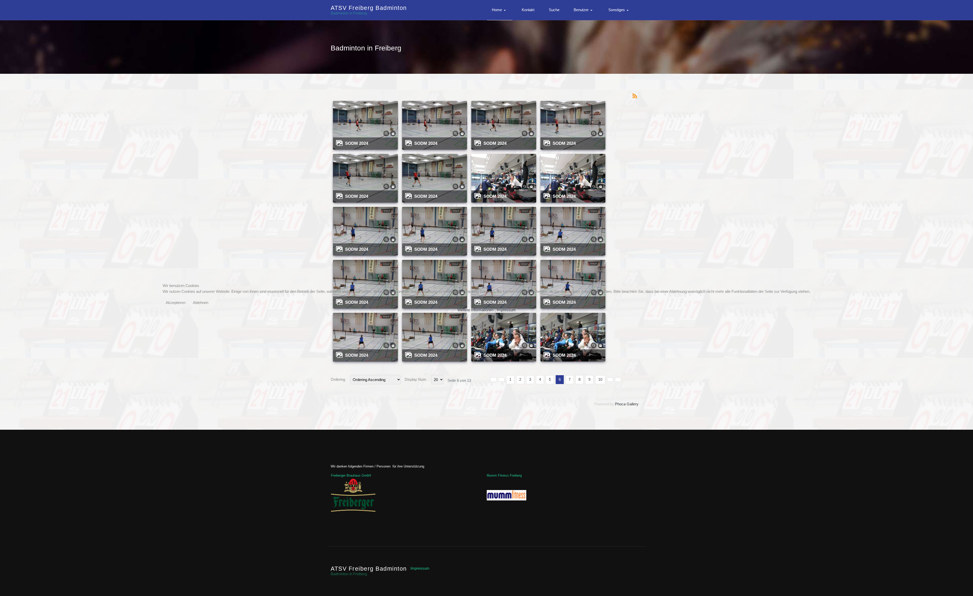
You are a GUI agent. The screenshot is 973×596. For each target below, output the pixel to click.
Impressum (506, 310)
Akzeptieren (175, 302)
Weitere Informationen (475, 310)
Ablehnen (200, 302)
